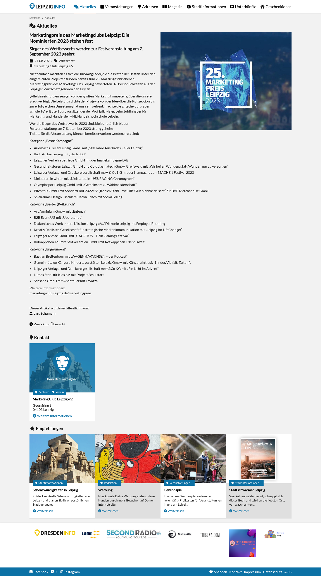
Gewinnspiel (173, 490)
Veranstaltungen (119, 6)
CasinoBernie (210, 534)
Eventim (91, 534)
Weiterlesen (45, 511)
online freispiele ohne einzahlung (242, 543)
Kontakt (235, 572)
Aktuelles (88, 6)
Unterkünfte (245, 6)
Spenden (220, 572)
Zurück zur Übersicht (50, 324)
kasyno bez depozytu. (275, 534)
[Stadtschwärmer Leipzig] (259, 458)
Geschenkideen (279, 6)
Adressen (150, 6)
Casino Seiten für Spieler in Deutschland (180, 534)
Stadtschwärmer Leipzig (247, 490)
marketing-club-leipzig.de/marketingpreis (60, 293)
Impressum (252, 572)
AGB (288, 572)
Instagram (72, 572)
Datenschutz (272, 572)
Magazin (175, 6)
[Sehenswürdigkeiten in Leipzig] (62, 458)
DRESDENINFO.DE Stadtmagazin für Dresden (55, 532)
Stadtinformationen (209, 6)
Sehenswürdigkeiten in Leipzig (55, 490)
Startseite (47, 6)
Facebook (41, 572)
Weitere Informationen (54, 416)
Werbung (105, 490)
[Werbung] (127, 458)
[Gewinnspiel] (193, 458)
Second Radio (134, 534)
